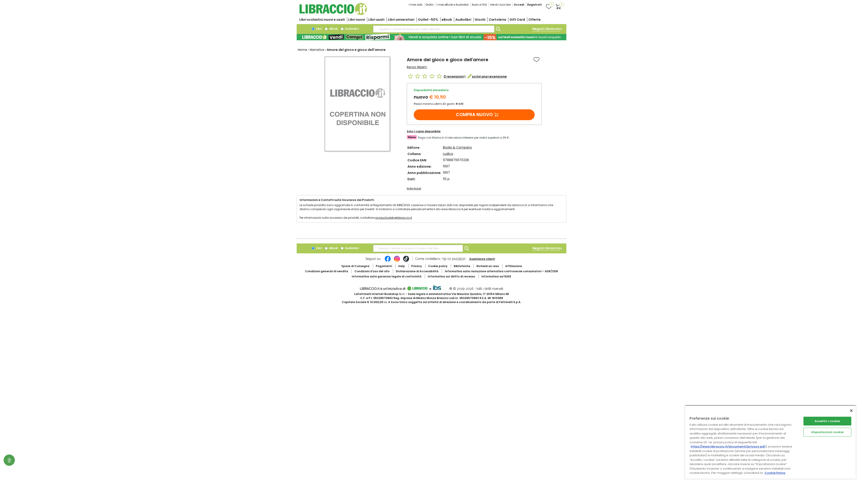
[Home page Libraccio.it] (333, 14)
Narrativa (317, 49)
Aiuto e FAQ (479, 5)
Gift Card (517, 19)
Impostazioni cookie (827, 432)
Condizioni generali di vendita (326, 271)
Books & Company (457, 147)
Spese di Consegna (355, 266)
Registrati (534, 5)
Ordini (429, 5)
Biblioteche (462, 266)
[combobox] (433, 29)
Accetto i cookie (827, 421)
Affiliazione (513, 266)
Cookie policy (437, 266)
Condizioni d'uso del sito (371, 271)
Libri (318, 29)
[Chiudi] (851, 410)
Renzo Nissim (417, 67)
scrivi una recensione (489, 76)
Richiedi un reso (487, 266)
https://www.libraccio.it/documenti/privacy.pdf (728, 446)
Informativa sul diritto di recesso (451, 276)
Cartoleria (497, 19)
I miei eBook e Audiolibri (453, 5)
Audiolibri (463, 19)
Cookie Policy (775, 473)
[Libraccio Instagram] (397, 261)
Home (302, 49)
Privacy (416, 266)
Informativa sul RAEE (496, 276)
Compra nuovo (474, 114)
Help (401, 266)
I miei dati (415, 5)
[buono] (431, 37)
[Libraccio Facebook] (388, 261)
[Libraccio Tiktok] (406, 261)
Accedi (519, 5)
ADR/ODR (501, 271)
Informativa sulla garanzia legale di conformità (386, 276)
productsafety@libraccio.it (393, 218)
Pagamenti (384, 266)
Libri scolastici (322, 19)
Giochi (480, 19)
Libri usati (376, 19)
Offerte (534, 19)
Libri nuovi (356, 19)
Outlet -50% (428, 19)
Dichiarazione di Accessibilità (417, 271)
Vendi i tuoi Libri (500, 5)
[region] (770, 442)
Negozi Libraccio (546, 29)
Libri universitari (401, 19)
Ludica (448, 153)
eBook (447, 19)
